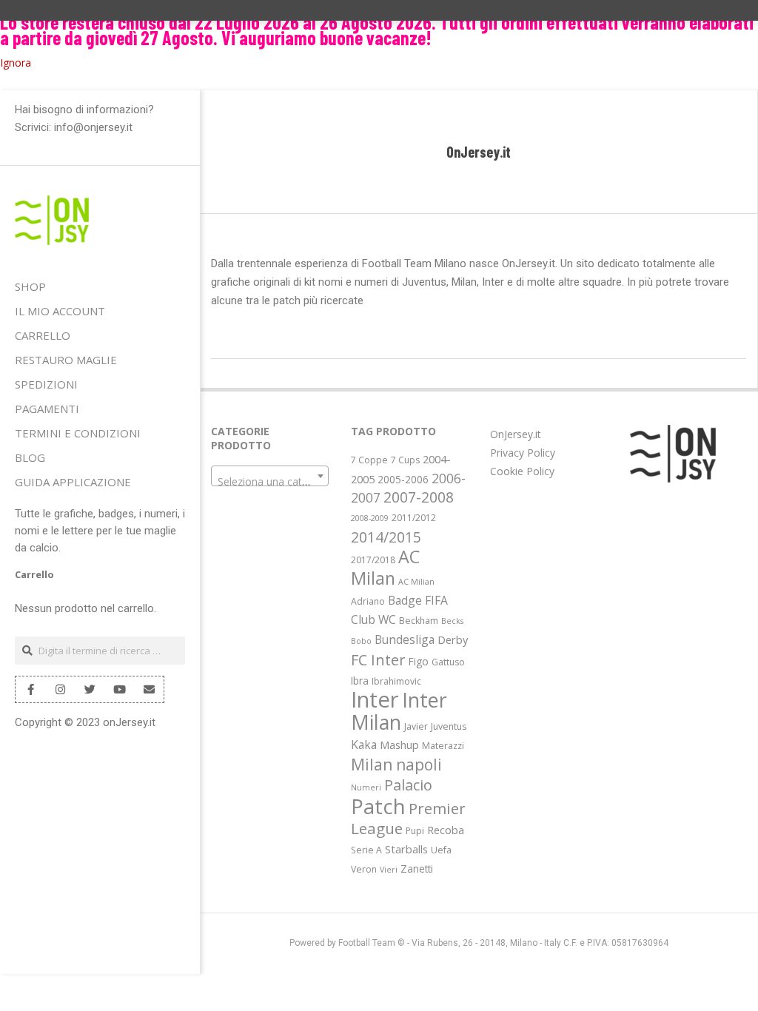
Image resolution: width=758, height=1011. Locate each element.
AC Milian (416, 582)
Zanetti (416, 868)
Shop (30, 286)
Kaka (364, 744)
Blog (30, 457)
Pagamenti (47, 408)
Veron (364, 869)
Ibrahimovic (396, 681)
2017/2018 (373, 560)
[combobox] (270, 476)
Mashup (399, 744)
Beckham (418, 620)
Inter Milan (399, 711)
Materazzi (443, 745)
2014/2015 (386, 537)
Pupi (415, 830)
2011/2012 (414, 517)
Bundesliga (405, 639)
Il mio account (60, 310)
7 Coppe (369, 460)
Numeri (366, 787)
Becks (452, 621)
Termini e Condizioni (78, 433)
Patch (378, 806)
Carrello (42, 335)
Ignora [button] (15, 63)
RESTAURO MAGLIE (66, 359)
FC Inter (378, 660)
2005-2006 (403, 479)
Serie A (366, 850)
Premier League (408, 818)
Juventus (448, 726)
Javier (416, 726)
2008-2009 (370, 518)
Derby (452, 639)
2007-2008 (418, 497)
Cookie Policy (522, 471)
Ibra (360, 681)
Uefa (441, 850)
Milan (372, 764)
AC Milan (385, 567)
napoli (419, 764)
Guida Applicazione (73, 481)
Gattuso (448, 662)
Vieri (389, 869)
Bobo (361, 641)
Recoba (445, 829)
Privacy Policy (522, 453)
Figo (419, 661)
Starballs (406, 849)
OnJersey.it (515, 434)
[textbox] (270, 481)
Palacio (408, 785)
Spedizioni (46, 384)
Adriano (368, 601)
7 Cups (405, 460)
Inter (375, 699)
